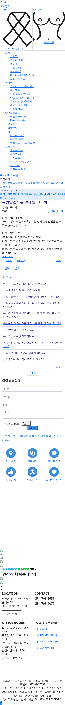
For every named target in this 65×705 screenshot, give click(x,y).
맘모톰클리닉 (12, 112)
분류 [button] (17, 268)
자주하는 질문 (18, 169)
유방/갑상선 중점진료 (22, 86)
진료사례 (15, 165)
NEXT (20, 260)
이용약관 (42, 629)
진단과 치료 (16, 139)
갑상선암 (10, 131)
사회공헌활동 (17, 79)
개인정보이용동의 (13, 423)
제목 (6, 277)
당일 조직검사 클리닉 (22, 97)
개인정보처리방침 (47, 635)
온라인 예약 (16, 154)
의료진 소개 (16, 60)
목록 (58, 260)
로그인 (4, 10)
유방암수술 (11, 127)
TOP (5, 2)
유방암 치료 (16, 109)
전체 (6, 268)
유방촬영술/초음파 (20, 94)
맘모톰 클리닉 (18, 116)
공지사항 (15, 158)
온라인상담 (16, 150)
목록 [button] (58, 367)
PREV (9, 260)
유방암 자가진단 (19, 105)
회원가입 (38, 10)
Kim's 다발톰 (17, 120)
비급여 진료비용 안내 (22, 75)
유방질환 (15, 90)
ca (4, 175)
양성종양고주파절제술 (22, 143)
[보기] (26, 423)
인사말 (14, 56)
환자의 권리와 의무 (47, 641)
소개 (7, 52)
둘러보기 (15, 64)
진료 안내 (15, 67)
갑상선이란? (17, 135)
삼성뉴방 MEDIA (19, 161)
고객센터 (10, 146)
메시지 (5, 404)
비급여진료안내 (46, 648)
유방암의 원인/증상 (21, 101)
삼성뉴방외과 (55, 211)
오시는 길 (15, 71)
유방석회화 (11, 124)
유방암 (9, 82)
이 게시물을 (7, 256)
